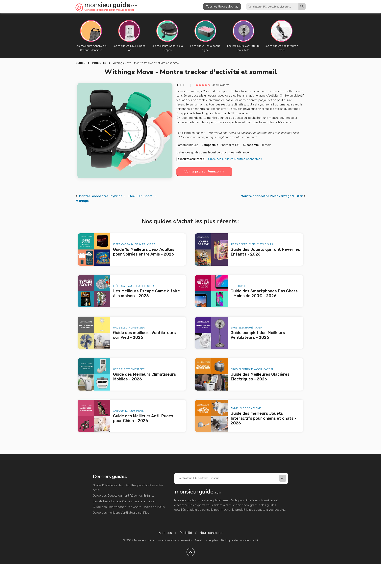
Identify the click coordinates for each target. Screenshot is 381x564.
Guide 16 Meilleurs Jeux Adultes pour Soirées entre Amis (128, 488)
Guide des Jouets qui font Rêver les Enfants (123, 495)
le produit (238, 509)
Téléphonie (238, 285)
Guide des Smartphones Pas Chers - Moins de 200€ (129, 507)
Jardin (268, 369)
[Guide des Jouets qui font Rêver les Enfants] (211, 249)
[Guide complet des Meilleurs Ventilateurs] (211, 333)
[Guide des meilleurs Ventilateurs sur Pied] (94, 333)
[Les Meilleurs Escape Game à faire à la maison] (94, 291)
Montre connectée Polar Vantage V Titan (272, 196)
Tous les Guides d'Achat (222, 6)
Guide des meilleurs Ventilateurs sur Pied (121, 512)
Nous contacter (211, 533)
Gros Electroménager (129, 327)
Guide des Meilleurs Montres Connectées (235, 159)
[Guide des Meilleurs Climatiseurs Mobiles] (94, 374)
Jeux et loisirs (145, 244)
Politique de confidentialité (239, 540)
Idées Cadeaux (123, 244)
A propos (165, 533)
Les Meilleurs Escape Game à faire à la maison (124, 501)
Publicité (186, 533)
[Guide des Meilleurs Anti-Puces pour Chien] (94, 416)
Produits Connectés (191, 159)
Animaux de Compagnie (128, 410)
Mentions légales (206, 540)
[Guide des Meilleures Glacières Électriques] (211, 374)
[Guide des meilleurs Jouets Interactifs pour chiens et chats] (211, 416)
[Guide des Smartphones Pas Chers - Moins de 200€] (211, 291)
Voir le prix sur (204, 171)
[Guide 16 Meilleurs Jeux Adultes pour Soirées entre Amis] (94, 249)
